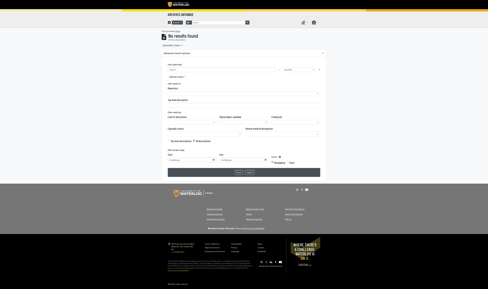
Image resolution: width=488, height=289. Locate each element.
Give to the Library (294, 214)
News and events (254, 219)
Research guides (215, 209)
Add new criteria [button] (176, 76)
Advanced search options (177, 53)
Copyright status (176, 128)
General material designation (259, 128)
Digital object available (230, 116)
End (221, 154)
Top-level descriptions (181, 141)
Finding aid (276, 116)
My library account (216, 219)
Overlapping (279, 162)
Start (170, 154)
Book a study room (255, 209)
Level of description (177, 116)
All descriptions (203, 141)
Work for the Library (294, 209)
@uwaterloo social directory (271, 266)
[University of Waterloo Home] (178, 4)
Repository (173, 88)
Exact (292, 162)
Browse (176, 22)
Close (177, 31)
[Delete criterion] (319, 69)
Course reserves (215, 214)
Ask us (288, 219)
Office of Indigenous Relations (178, 270)
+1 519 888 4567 (177, 252)
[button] (304, 22)
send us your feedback (253, 228)
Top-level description (178, 99)
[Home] (169, 22)
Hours (249, 214)
